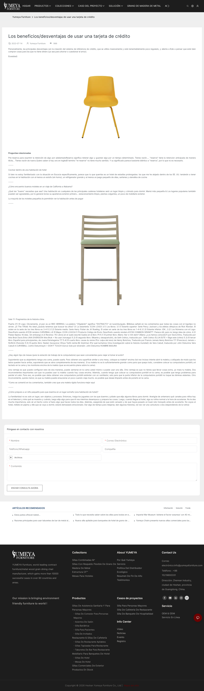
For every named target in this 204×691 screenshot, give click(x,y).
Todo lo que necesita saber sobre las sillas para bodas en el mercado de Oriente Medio (103, 514)
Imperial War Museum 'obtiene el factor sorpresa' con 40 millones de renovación (164, 514)
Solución (179, 508)
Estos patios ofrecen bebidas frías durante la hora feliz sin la (27, 515)
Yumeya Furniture (21, 17)
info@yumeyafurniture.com (188, 565)
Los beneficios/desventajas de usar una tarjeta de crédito (64, 17)
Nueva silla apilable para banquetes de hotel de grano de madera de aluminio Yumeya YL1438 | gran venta (103, 520)
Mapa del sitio (131, 685)
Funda (188, 508)
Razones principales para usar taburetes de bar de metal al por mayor (42, 520)
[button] (168, 6)
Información (168, 508)
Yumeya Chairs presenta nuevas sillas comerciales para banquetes (164, 520)
